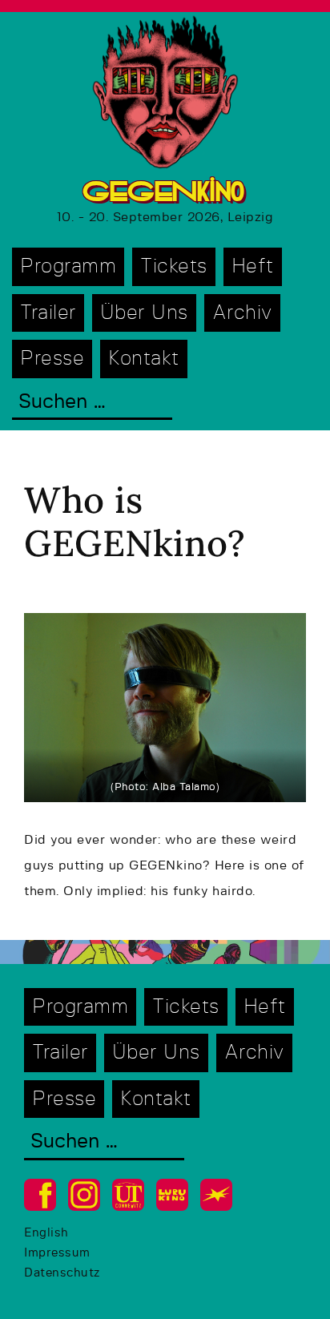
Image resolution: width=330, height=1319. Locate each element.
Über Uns (144, 313)
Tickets (173, 266)
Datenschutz (62, 1273)
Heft (252, 266)
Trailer (48, 313)
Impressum (57, 1253)
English (46, 1233)
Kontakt (143, 359)
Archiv (242, 313)
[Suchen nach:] (92, 403)
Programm (68, 266)
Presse (52, 359)
